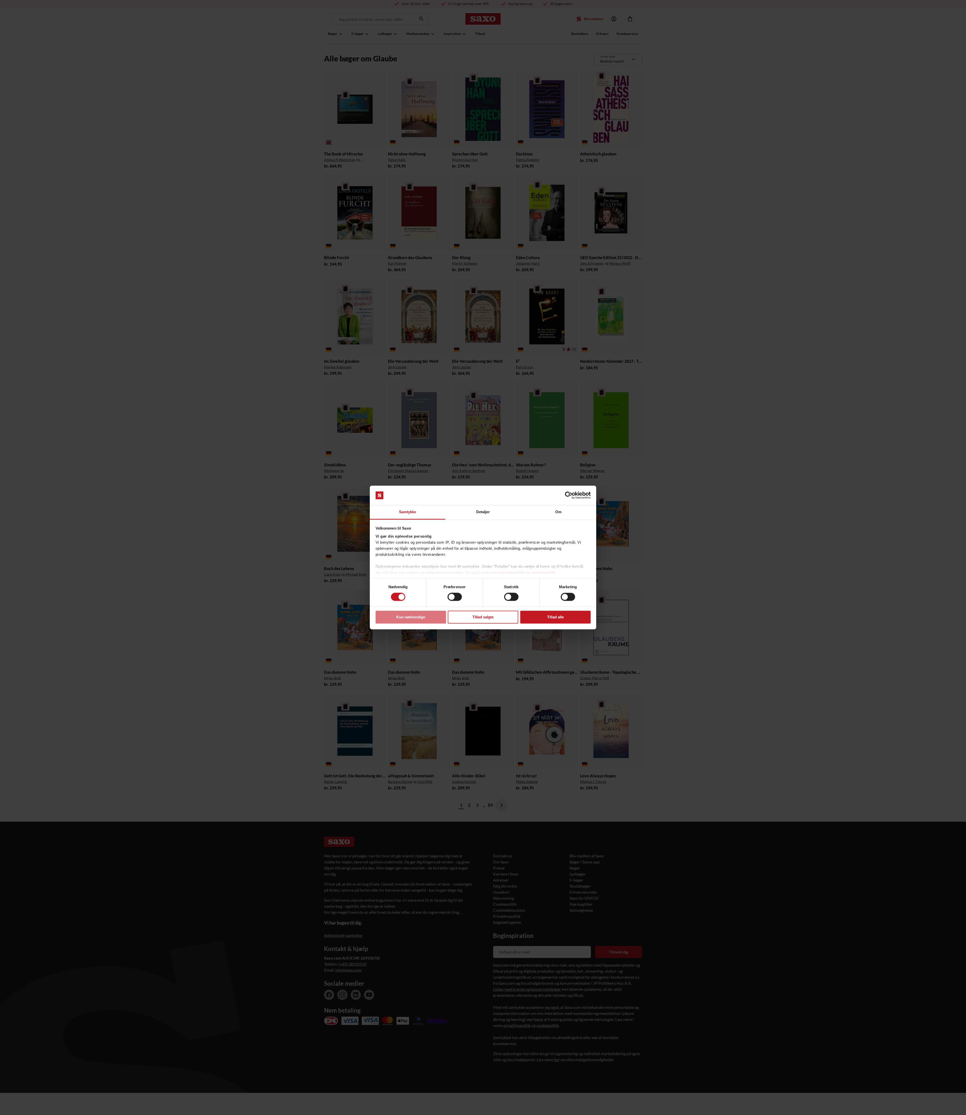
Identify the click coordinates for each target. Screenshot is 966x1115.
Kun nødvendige (410, 617)
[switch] (455, 597)
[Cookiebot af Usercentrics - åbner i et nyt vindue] (569, 495)
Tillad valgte (483, 617)
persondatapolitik (508, 572)
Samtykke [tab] (407, 512)
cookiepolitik (543, 572)
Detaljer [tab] (483, 512)
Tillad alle (555, 617)
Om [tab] (558, 512)
